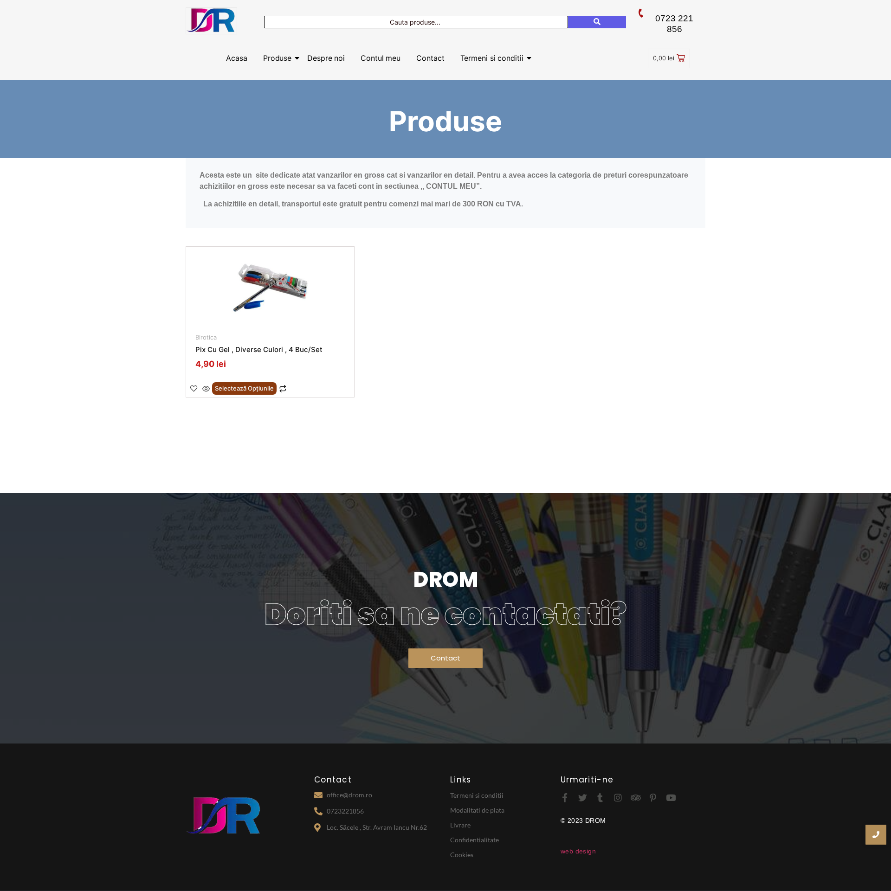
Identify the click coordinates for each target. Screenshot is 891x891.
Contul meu (380, 58)
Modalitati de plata (477, 810)
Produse (277, 58)
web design (578, 851)
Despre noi (326, 58)
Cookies (461, 855)
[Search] (597, 22)
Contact (430, 58)
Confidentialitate (474, 840)
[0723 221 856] (641, 13)
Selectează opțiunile (244, 388)
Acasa (236, 58)
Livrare (460, 825)
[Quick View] (206, 388)
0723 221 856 (674, 23)
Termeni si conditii (491, 58)
